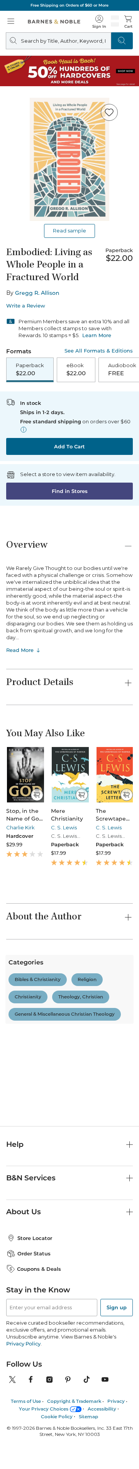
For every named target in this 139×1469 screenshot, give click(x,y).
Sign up (117, 1373)
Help (15, 1210)
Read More (20, 650)
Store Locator (34, 1305)
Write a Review (25, 306)
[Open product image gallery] (69, 159)
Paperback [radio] (30, 369)
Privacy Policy (23, 1410)
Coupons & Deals (39, 1335)
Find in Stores (70, 491)
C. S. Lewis (64, 827)
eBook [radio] (76, 369)
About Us (23, 1278)
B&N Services (31, 1244)
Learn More (96, 335)
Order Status (34, 1320)
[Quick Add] (37, 794)
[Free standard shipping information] (23, 429)
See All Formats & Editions (98, 351)
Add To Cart (69, 446)
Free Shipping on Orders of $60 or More (69, 5)
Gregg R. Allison (37, 292)
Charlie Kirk (20, 827)
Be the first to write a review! (69, 1079)
